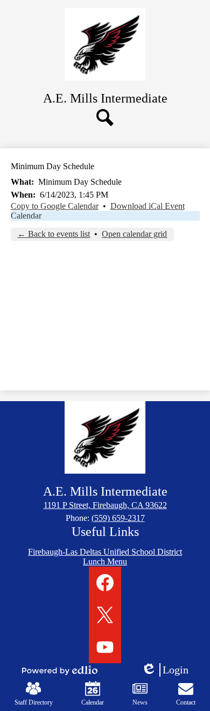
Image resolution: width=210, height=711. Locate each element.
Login (168, 670)
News (140, 702)
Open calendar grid (134, 233)
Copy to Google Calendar (55, 206)
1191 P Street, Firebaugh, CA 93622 (105, 505)
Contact (185, 702)
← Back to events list (53, 233)
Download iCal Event (147, 206)
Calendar (26, 215)
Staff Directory (34, 702)
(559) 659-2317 (118, 518)
